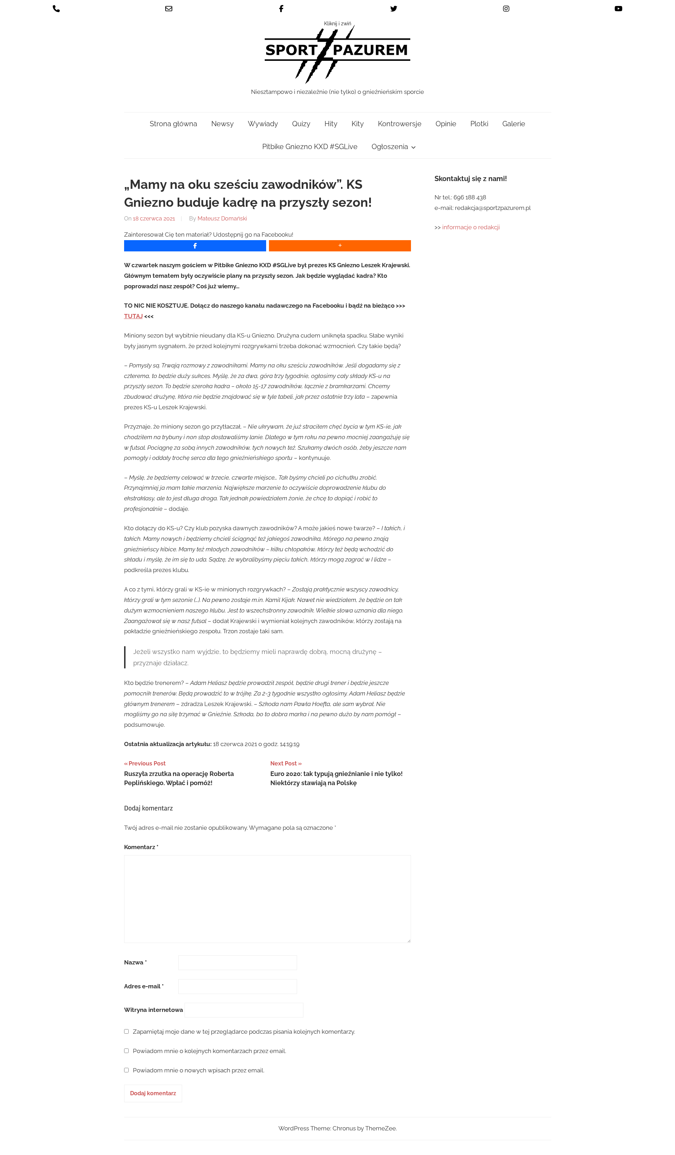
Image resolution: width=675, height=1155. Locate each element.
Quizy (301, 124)
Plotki (479, 124)
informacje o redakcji (471, 227)
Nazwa (135, 962)
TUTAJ (133, 316)
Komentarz (141, 847)
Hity (331, 124)
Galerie (513, 124)
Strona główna (173, 124)
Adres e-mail (144, 986)
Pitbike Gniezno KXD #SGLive (310, 146)
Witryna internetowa (153, 1009)
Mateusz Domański (222, 218)
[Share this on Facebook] (195, 245)
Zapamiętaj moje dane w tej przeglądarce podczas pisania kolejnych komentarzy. (244, 1031)
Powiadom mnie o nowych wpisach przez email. (198, 1070)
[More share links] (340, 245)
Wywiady (263, 124)
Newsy (222, 124)
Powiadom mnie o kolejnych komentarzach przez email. (209, 1050)
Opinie (446, 124)
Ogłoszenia (390, 146)
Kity (358, 124)
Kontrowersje (400, 124)
